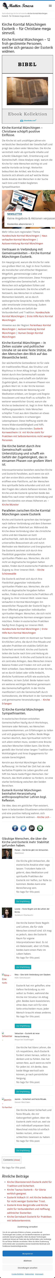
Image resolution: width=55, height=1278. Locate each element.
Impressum (39, 1274)
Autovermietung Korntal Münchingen (22, 243)
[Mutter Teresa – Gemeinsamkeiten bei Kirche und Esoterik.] (18, 6)
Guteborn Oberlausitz (24, 915)
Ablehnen (28, 1260)
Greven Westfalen (22, 1102)
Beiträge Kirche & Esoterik (16, 13)
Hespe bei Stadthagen (24, 1039)
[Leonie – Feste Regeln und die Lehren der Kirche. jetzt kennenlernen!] (7, 913)
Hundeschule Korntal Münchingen (20, 235)
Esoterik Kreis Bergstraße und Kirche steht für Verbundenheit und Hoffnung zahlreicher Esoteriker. (28, 1209)
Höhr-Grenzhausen (22, 977)
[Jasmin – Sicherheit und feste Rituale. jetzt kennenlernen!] (7, 1103)
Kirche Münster (10, 504)
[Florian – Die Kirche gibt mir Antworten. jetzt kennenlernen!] (7, 854)
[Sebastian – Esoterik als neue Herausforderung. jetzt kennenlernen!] (7, 1037)
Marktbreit (19, 853)
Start (3, 13)
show (16, 1160)
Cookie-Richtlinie (18, 1274)
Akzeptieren (27, 1253)
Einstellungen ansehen (27, 1267)
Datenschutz (29, 1274)
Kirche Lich (43, 817)
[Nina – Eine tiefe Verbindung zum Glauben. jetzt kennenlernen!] (7, 978)
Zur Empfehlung (23, 901)
